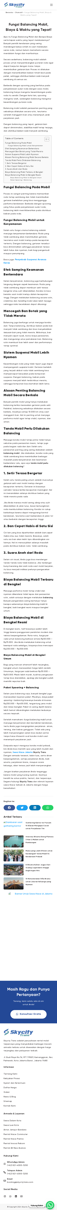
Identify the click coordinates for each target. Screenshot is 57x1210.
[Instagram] (5, 1196)
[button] (9, 807)
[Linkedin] (16, 1196)
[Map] (21, 1196)
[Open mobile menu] (51, 5)
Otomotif (19, 12)
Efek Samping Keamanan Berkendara (22, 149)
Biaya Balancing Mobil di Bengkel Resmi (23, 175)
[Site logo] (14, 5)
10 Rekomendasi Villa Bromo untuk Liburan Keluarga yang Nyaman (38, 881)
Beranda (9, 12)
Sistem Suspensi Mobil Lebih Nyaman (22, 154)
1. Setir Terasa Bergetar (15, 163)
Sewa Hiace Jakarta (23, 752)
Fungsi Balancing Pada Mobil (18, 143)
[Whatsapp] (10, 1196)
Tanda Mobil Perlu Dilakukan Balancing (23, 160)
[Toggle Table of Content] (45, 139)
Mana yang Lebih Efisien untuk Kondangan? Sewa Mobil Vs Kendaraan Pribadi (39, 854)
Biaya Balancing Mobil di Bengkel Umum (26, 177)
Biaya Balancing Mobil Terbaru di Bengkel (24, 172)
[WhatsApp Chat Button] (50, 1205)
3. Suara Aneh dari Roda (16, 169)
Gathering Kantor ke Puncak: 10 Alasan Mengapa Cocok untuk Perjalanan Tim (39, 825)
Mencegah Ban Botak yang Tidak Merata (24, 152)
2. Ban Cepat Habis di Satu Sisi (19, 166)
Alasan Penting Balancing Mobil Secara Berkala (27, 157)
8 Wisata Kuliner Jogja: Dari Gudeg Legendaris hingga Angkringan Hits (38, 868)
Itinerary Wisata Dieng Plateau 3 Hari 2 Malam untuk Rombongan (39, 839)
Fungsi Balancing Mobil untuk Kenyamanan (25, 146)
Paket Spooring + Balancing (21, 180)
